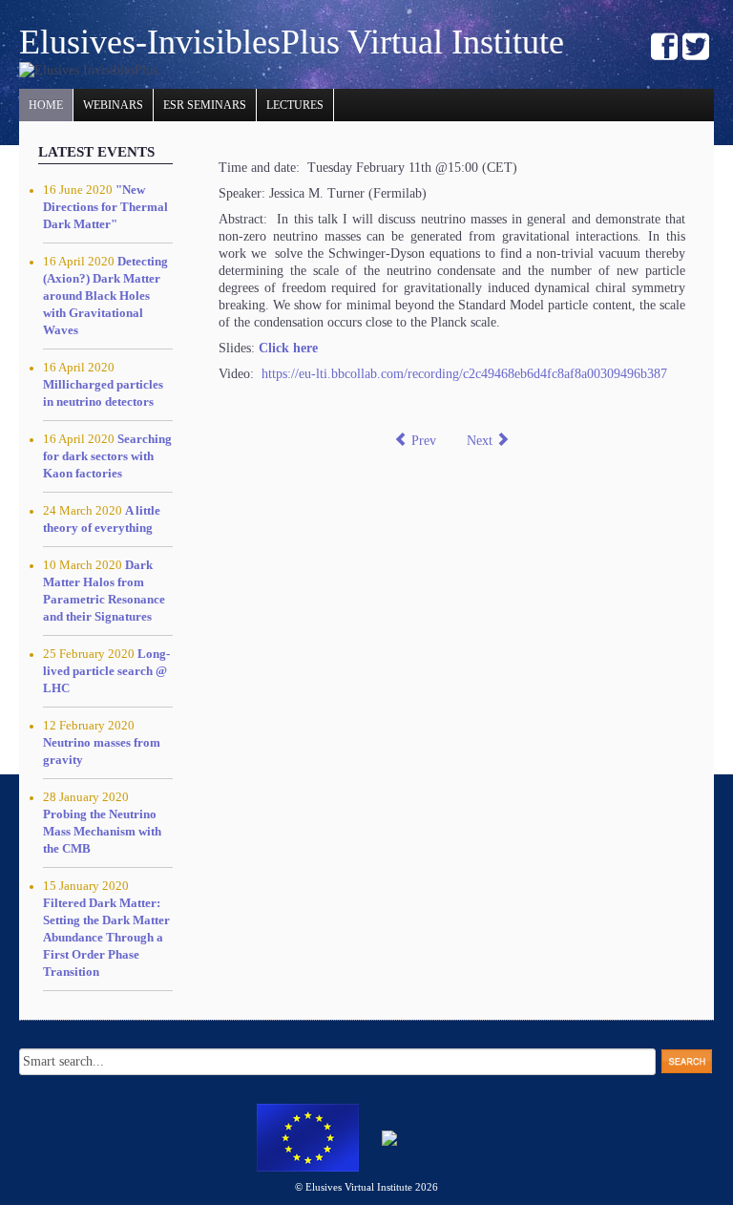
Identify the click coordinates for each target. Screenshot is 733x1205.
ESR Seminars (204, 105)
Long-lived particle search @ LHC (106, 671)
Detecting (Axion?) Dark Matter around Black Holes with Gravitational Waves (105, 296)
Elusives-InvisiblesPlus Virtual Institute (291, 42)
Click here (288, 348)
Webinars (113, 105)
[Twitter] (695, 48)
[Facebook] (664, 48)
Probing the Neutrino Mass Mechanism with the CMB (102, 832)
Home (46, 105)
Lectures (295, 105)
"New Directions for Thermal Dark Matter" (105, 207)
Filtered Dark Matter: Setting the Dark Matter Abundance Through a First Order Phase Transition (106, 938)
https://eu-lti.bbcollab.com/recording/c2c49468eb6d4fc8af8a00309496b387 (464, 374)
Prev (422, 440)
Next (481, 440)
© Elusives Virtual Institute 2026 (366, 1187)
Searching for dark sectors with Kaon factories (107, 456)
